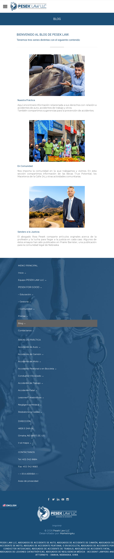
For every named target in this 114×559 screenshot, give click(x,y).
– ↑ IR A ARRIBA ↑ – (28, 473)
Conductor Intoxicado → (31, 376)
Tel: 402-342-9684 (27, 459)
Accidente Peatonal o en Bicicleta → (37, 368)
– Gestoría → (24, 301)
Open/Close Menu (5, 8)
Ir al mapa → (24, 443)
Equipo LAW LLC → (32, 280)
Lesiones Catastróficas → (31, 397)
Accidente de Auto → (29, 347)
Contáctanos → (26, 330)
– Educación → (26, 294)
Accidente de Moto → (29, 361)
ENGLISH (11, 505)
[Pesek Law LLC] (28, 6)
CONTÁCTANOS (26, 452)
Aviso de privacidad (28, 481)
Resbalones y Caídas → (30, 412)
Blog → (22, 323)
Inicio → (22, 272)
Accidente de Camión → (31, 354)
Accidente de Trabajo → (30, 383)
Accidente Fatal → (27, 390)
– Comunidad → (26, 309)
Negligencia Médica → (30, 404)
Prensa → (23, 316)
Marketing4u (67, 533)
